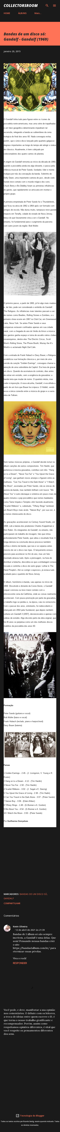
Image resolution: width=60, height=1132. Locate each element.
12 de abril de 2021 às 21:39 (30, 929)
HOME (7, 13)
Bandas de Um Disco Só (33, 894)
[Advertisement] (30, 1071)
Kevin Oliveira (20, 926)
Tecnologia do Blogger (31, 1115)
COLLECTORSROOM (21, 5)
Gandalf (9, 898)
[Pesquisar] (47, 5)
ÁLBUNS (22, 13)
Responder (20, 963)
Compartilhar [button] (12, 903)
